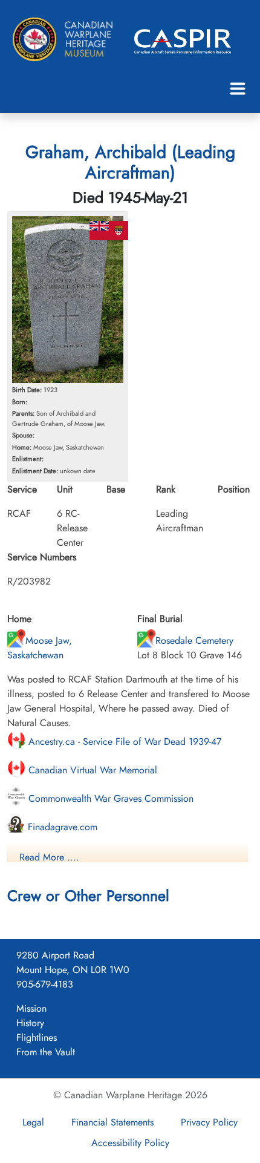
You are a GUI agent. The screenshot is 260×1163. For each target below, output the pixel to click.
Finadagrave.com (61, 827)
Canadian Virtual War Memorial (91, 770)
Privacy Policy (209, 1122)
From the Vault (45, 1052)
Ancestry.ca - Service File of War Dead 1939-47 (123, 742)
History (30, 1023)
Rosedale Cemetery (194, 640)
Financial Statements (112, 1122)
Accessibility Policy (130, 1143)
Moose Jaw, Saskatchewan (39, 648)
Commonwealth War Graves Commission (109, 798)
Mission (31, 1008)
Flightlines (36, 1037)
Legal (33, 1122)
